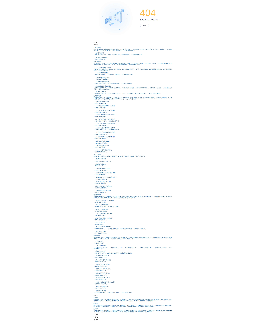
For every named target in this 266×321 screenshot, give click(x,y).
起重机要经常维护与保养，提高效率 (159, 299)
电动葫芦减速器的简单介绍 (102, 306)
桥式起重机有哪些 (142, 310)
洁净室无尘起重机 (112, 54)
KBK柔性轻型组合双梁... (112, 97)
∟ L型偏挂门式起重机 (99, 164)
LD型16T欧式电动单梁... (140, 93)
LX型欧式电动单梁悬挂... (100, 74)
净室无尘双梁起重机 (98, 49)
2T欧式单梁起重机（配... (157, 237)
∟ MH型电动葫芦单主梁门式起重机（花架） (105, 173)
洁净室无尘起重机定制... (110, 49)
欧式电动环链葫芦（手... (101, 247)
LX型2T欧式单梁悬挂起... (114, 93)
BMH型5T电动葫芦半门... (100, 188)
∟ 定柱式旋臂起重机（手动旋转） (103, 227)
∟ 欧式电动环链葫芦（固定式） (102, 264)
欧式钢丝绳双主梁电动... (112, 253)
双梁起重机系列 (97, 96)
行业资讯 (96, 303)
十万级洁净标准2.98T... (129, 50)
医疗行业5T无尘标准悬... (159, 49)
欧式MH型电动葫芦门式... (100, 192)
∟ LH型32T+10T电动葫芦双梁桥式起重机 (104, 110)
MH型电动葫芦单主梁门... (100, 174)
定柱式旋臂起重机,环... (148, 196)
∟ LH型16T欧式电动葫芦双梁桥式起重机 (104, 106)
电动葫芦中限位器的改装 (113, 305)
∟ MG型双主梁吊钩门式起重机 (102, 141)
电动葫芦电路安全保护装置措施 (116, 310)
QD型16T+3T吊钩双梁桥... (149, 97)
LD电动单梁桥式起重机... (155, 69)
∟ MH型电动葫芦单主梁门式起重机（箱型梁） (106, 177)
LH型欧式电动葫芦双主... (100, 237)
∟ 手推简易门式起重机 (100, 158)
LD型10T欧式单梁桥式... (110, 64)
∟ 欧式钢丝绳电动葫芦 (100, 251)
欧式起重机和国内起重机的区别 (142, 299)
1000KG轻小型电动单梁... (129, 238)
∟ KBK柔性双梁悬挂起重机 (101, 209)
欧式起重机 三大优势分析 (121, 299)
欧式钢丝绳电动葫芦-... (123, 237)
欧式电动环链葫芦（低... (145, 247)
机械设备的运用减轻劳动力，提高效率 (129, 300)
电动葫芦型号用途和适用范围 (101, 310)
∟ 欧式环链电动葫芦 (100, 245)
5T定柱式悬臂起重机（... (100, 220)
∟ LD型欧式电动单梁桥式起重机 (102, 67)
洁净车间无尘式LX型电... (146, 49)
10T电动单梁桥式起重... (127, 83)
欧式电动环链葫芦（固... (115, 247)
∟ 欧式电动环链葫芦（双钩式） (102, 277)
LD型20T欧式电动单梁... (127, 93)
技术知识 (96, 309)
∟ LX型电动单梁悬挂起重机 (101, 72)
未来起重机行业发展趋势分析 (117, 306)
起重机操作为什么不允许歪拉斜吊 (103, 311)
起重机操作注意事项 (117, 311)
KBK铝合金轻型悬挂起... (130, 197)
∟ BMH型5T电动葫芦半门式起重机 (103, 186)
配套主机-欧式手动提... (113, 228)
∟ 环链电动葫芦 (98, 241)
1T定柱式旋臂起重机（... (100, 215)
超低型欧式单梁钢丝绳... (125, 253)
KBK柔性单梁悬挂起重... (99, 196)
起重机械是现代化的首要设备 (146, 300)
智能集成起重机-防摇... (108, 99)
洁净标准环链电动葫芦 (100, 59)
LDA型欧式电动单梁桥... (104, 238)
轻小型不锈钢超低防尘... (124, 196)
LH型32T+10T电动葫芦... (100, 112)
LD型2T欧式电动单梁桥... (100, 69)
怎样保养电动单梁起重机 (100, 299)
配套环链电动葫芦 (98, 243)
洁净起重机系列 (97, 47)
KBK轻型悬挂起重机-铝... (106, 197)
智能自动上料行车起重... (132, 99)
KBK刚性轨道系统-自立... (100, 202)
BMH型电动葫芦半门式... (112, 156)
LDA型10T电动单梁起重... (137, 63)
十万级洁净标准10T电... (117, 50)
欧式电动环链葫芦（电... (130, 247)
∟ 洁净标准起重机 (99, 53)
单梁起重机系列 (97, 61)
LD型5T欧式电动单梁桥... (114, 69)
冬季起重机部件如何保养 (128, 311)
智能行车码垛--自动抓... (119, 99)
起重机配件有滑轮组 (152, 310)
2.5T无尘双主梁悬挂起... (123, 54)
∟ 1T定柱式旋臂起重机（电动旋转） (103, 213)
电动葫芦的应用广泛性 (150, 305)
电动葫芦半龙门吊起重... (99, 156)
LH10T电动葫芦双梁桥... (162, 97)
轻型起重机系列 (97, 195)
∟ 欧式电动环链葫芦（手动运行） (103, 268)
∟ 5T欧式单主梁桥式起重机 (101, 286)
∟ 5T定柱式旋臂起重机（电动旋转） (103, 218)
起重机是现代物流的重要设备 (112, 300)
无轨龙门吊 (142, 156)
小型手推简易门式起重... (100, 233)
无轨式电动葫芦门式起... (133, 156)
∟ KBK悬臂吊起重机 (99, 222)
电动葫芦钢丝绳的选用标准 (100, 305)
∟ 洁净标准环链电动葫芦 (100, 57)
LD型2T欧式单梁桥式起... (114, 88)
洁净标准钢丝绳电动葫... (100, 54)
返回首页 (144, 25)
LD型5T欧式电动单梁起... (154, 93)
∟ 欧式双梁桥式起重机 (100, 290)
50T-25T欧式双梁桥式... (126, 292)
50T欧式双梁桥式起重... (100, 292)
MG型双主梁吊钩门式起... (100, 143)
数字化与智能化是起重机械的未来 (132, 306)
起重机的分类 (131, 299)
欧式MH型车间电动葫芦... (100, 183)
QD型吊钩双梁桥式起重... (100, 103)
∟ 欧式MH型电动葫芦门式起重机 (102, 181)
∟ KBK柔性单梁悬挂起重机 (101, 204)
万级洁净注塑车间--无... (136, 54)
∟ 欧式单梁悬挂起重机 (100, 91)
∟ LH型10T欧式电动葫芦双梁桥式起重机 (104, 114)
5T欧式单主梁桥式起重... (100, 288)
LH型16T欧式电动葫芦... (100, 107)
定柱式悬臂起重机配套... (139, 228)
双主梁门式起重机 (122, 156)
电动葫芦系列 (97, 235)
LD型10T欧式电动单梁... (127, 69)
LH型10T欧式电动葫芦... (100, 116)
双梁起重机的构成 (110, 299)
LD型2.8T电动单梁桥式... (122, 64)
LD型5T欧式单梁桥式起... (100, 88)
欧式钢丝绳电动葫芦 (135, 237)
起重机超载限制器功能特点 (147, 306)
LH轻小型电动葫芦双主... (116, 238)
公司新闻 (96, 298)
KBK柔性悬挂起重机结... (113, 206)
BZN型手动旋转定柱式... (125, 228)
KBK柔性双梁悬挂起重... (124, 97)
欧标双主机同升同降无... (134, 49)
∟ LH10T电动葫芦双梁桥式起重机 (103, 150)
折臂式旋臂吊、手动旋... (136, 196)
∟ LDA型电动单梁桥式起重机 (101, 81)
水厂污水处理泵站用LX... (127, 74)
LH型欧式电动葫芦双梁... (113, 121)
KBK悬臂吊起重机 (99, 224)
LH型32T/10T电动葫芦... (99, 97)
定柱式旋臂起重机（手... (100, 228)
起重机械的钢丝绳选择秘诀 (130, 310)
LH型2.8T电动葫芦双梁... (136, 97)
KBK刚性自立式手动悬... (160, 196)
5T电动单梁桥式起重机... (134, 64)
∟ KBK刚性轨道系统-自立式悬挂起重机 (104, 200)
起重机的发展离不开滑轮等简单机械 (135, 305)
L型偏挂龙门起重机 (99, 165)
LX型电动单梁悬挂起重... (100, 63)
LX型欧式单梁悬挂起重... (100, 93)
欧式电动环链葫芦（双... (159, 247)
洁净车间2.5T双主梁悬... (105, 50)
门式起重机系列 (97, 154)
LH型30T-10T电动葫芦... (113, 292)
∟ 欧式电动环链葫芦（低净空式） (103, 255)
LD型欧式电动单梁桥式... (141, 69)
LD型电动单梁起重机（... (103, 70)
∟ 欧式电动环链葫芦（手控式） (102, 273)
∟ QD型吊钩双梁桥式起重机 (101, 101)
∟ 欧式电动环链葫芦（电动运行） (103, 260)
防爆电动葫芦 (123, 305)
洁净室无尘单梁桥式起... (122, 49)
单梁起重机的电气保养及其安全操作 (143, 311)
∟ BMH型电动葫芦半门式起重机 (102, 161)
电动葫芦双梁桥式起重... (112, 237)
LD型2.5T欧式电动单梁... (141, 88)
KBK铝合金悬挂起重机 (118, 197)
